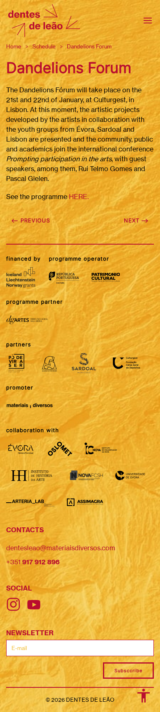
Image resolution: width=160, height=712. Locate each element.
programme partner (34, 301)
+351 (32, 562)
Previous (34, 220)
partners (18, 344)
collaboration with (32, 430)
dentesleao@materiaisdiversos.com (60, 548)
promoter (19, 387)
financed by (23, 258)
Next (133, 220)
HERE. (79, 196)
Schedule (44, 46)
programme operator (79, 258)
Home (13, 46)
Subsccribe (128, 670)
